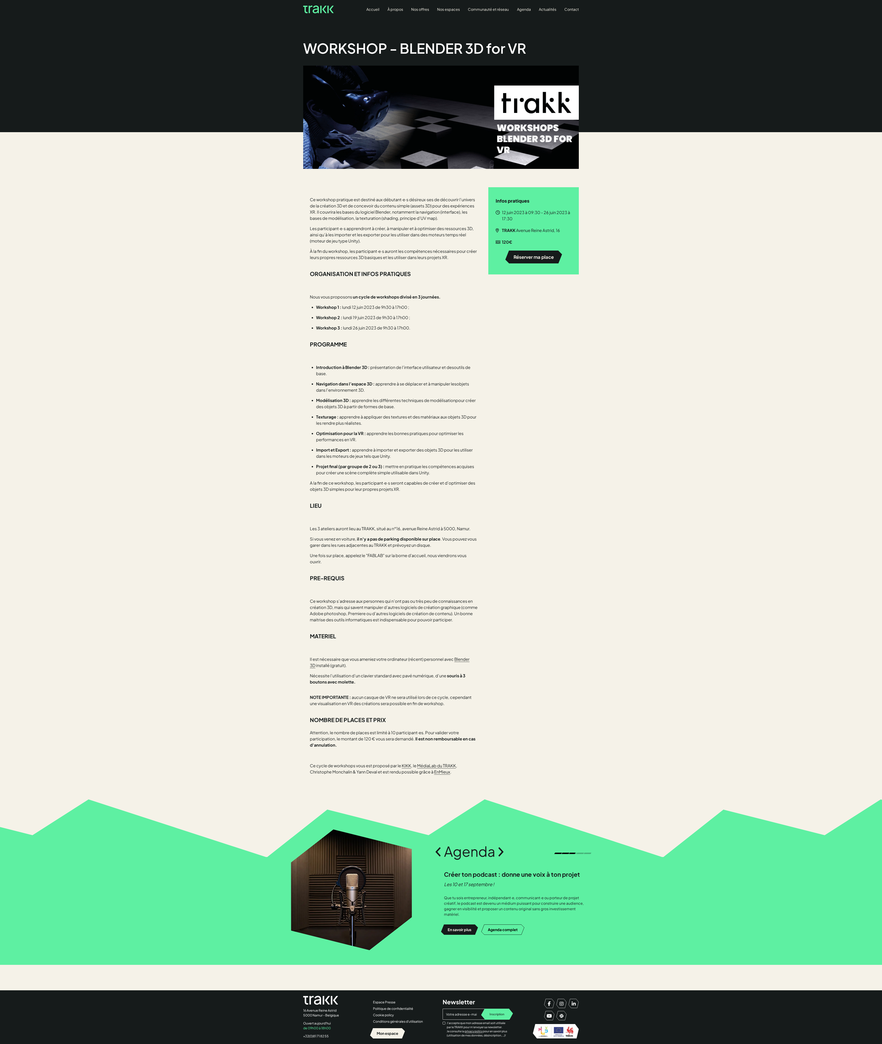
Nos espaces (448, 9)
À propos (395, 9)
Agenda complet (503, 900)
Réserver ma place (534, 257)
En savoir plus (459, 900)
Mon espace (387, 1033)
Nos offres (420, 9)
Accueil (372, 9)
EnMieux (442, 771)
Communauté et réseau (488, 9)
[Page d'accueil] (318, 9)
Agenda (524, 9)
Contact (571, 9)
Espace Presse (384, 1002)
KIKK (406, 765)
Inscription (496, 1014)
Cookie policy (383, 1015)
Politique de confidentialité (393, 1008)
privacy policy (474, 1031)
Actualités (547, 9)
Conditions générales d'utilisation (398, 1021)
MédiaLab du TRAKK (436, 765)
